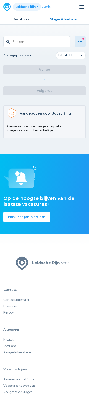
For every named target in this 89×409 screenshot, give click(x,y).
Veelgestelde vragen (18, 392)
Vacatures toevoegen (19, 386)
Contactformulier (16, 300)
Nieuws (8, 339)
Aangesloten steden (18, 352)
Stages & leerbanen (64, 19)
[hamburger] (82, 7)
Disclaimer (11, 306)
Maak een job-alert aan (26, 217)
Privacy (8, 312)
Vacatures (21, 19)
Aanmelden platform (18, 379)
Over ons (9, 346)
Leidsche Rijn (26, 7)
